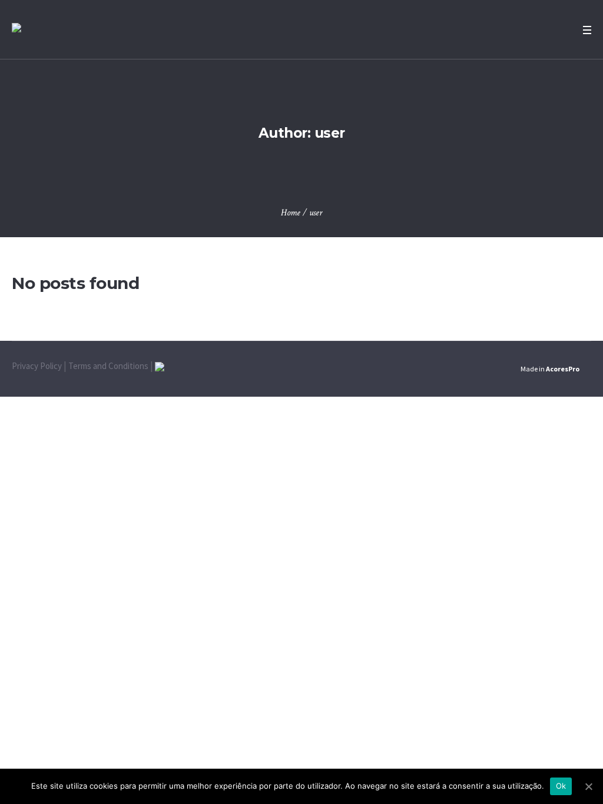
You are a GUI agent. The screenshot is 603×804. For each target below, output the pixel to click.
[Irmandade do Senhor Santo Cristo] (16, 29)
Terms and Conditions (108, 365)
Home (290, 213)
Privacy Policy (37, 365)
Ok (561, 785)
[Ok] (588, 786)
